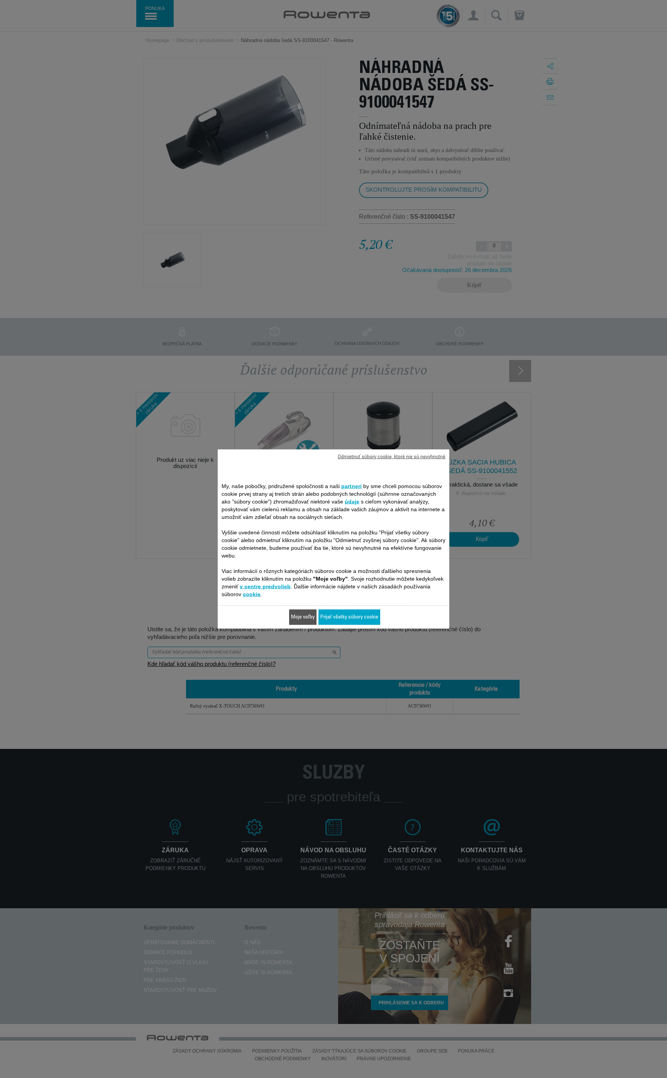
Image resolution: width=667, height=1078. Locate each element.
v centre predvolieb (265, 586)
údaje (352, 501)
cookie (252, 594)
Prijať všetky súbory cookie (349, 617)
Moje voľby (303, 617)
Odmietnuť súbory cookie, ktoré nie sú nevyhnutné (391, 457)
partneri (351, 486)
